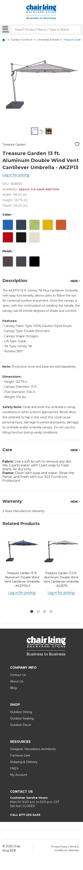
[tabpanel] (22, 570)
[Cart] (79, 12)
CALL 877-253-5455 (25, 815)
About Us (16, 681)
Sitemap (74, 850)
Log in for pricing (15, 175)
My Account (18, 775)
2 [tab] (38, 611)
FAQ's (14, 768)
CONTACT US (21, 792)
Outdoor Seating (22, 718)
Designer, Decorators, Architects (33, 749)
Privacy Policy (59, 846)
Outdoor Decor (20, 725)
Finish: (8, 251)
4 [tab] (51, 611)
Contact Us (18, 675)
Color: (7, 215)
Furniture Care (20, 755)
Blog (13, 688)
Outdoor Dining (21, 712)
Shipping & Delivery (23, 762)
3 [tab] (44, 611)
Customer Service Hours (29, 798)
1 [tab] (31, 611)
